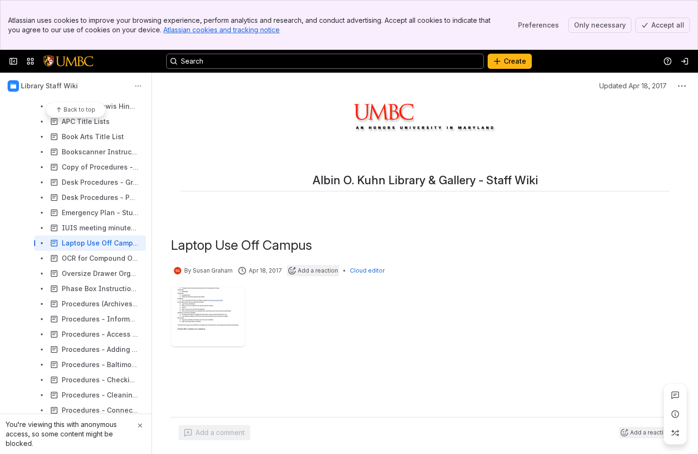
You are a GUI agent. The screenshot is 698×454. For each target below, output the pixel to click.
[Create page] (675, 433)
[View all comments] (675, 395)
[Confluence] (68, 61)
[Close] (140, 425)
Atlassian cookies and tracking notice (221, 30)
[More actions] (138, 86)
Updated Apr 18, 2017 (633, 86)
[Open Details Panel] (675, 414)
